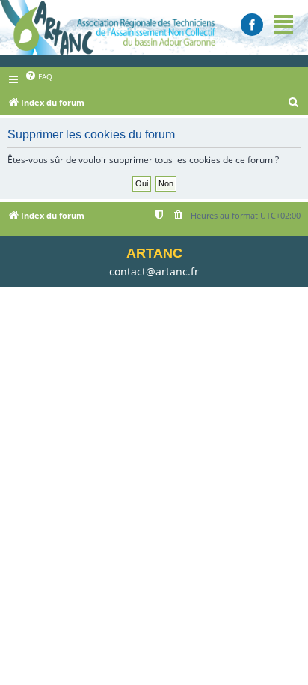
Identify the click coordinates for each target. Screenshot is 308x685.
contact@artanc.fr (154, 271)
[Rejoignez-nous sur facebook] (252, 24)
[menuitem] (38, 76)
